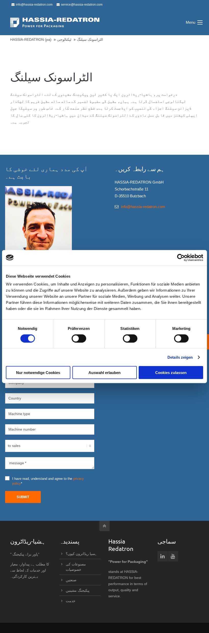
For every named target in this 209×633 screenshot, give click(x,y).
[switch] (79, 338)
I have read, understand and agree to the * (48, 481)
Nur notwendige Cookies (38, 372)
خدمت (70, 601)
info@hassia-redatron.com (34, 4)
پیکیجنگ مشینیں (77, 590)
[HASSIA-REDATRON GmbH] (54, 22)
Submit (23, 497)
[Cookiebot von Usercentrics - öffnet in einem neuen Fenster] (181, 257)
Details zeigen (180, 357)
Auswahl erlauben (104, 372)
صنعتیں (71, 580)
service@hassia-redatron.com (81, 4)
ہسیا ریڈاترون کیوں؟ (81, 554)
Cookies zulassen (171, 372)
